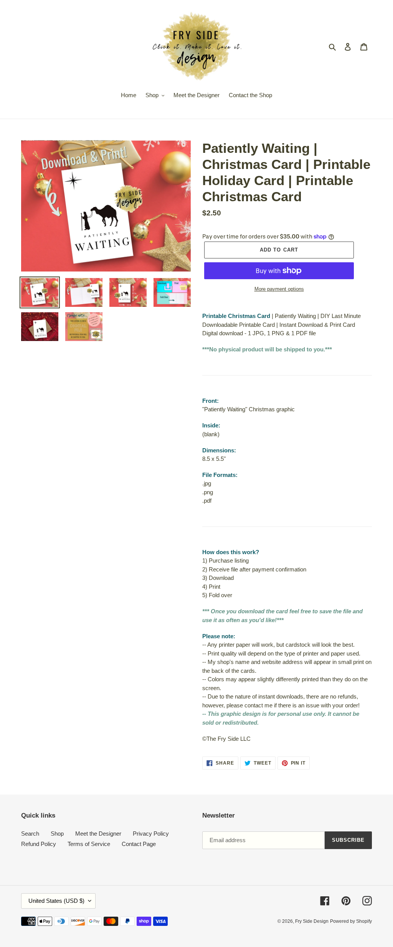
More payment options (279, 289)
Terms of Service (89, 844)
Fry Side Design (312, 921)
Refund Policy (38, 844)
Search (30, 833)
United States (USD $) (56, 900)
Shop (57, 833)
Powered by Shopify (351, 921)
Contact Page (139, 844)
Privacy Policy (151, 833)
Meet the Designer (98, 833)
